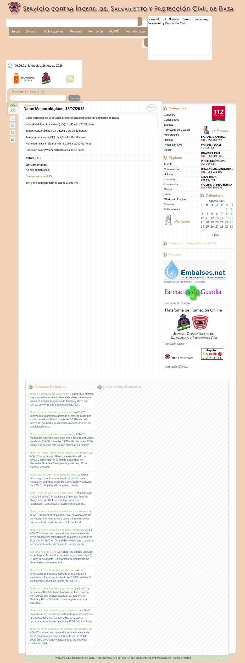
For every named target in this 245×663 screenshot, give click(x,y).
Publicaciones (54, 31)
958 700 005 (211, 147)
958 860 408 (209, 178)
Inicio (16, 31)
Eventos (168, 124)
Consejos (169, 114)
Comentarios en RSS (39, 176)
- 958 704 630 (211, 154)
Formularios (171, 184)
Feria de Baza (135, 31)
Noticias (168, 139)
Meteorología (31, 105)
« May (215, 234)
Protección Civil (173, 144)
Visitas (168, 149)
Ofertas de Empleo (175, 199)
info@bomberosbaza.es (157, 657)
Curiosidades (171, 119)
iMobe (167, 194)
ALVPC (114, 31)
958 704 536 (213, 162)
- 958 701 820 (214, 139)
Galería (168, 189)
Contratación (171, 169)
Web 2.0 (60, 657)
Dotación (32, 31)
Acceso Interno (182, 657)
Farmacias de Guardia (177, 129)
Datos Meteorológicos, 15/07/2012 (53, 109)
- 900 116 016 (216, 186)
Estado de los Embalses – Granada (184, 281)
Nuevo (152, 107)
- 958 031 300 (217, 170)
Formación (95, 31)
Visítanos (182, 221)
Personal (76, 31)
